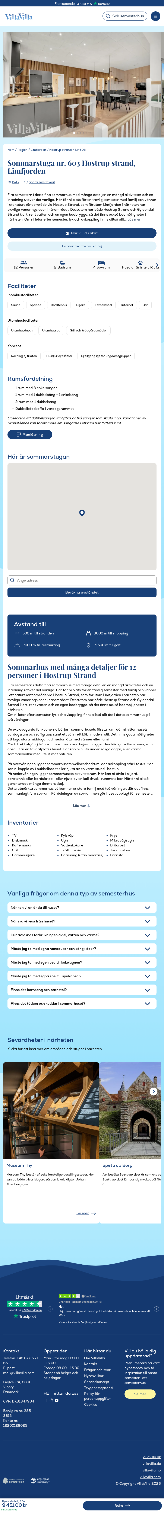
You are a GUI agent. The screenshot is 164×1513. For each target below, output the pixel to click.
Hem (10, 150)
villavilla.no (151, 1470)
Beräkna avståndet (81, 592)
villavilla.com (150, 1477)
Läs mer (79, 805)
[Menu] (155, 16)
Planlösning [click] (32, 434)
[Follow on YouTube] (56, 1401)
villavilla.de (152, 1463)
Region (23, 150)
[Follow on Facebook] (46, 1401)
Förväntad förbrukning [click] (82, 246)
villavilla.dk (152, 1457)
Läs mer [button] (134, 219)
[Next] (152, 85)
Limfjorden (38, 150)
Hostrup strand (60, 150)
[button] (82, 513)
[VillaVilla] (17, 16)
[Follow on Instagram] (51, 1401)
